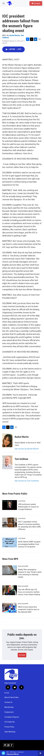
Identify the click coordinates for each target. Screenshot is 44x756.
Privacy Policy (9, 727)
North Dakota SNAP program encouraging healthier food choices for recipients (29, 544)
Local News (21, 501)
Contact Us (8, 702)
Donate (37, 3)
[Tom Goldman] (7, 462)
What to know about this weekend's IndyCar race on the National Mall (28, 609)
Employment (9, 712)
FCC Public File (10, 722)
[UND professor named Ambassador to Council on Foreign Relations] (9, 505)
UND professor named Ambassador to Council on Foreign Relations (28, 506)
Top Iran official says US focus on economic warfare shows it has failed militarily (29, 592)
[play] (3, 753)
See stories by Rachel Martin (27, 448)
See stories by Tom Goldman (27, 480)
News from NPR (23, 566)
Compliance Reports (12, 717)
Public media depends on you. (21, 636)
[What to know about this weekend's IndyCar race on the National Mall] (9, 608)
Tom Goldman (21, 459)
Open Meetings (10, 732)
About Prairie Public (12, 697)
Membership (9, 707)
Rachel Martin (14, 35)
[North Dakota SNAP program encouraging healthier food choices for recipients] (9, 542)
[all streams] (41, 753)
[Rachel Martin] (7, 440)
